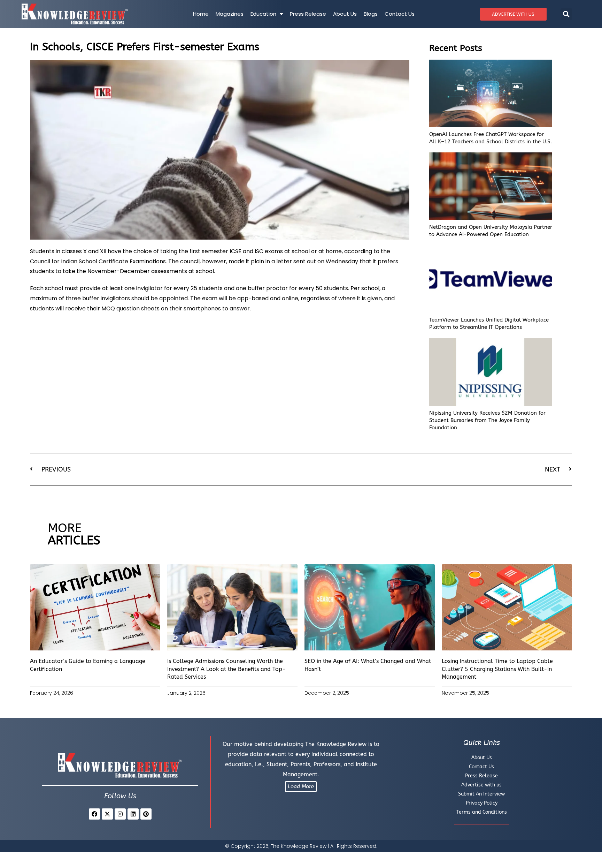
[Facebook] (94, 814)
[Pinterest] (146, 814)
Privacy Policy (481, 803)
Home (201, 13)
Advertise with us (481, 785)
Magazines (230, 13)
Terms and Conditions (481, 812)
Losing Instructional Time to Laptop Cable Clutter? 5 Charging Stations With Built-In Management (497, 669)
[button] (566, 14)
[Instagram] (120, 814)
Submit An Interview (481, 794)
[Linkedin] (133, 814)
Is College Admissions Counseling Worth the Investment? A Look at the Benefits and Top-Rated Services (226, 669)
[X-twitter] (107, 814)
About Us (345, 13)
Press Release (308, 13)
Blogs (371, 13)
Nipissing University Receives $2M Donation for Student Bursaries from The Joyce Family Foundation (487, 420)
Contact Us (400, 13)
